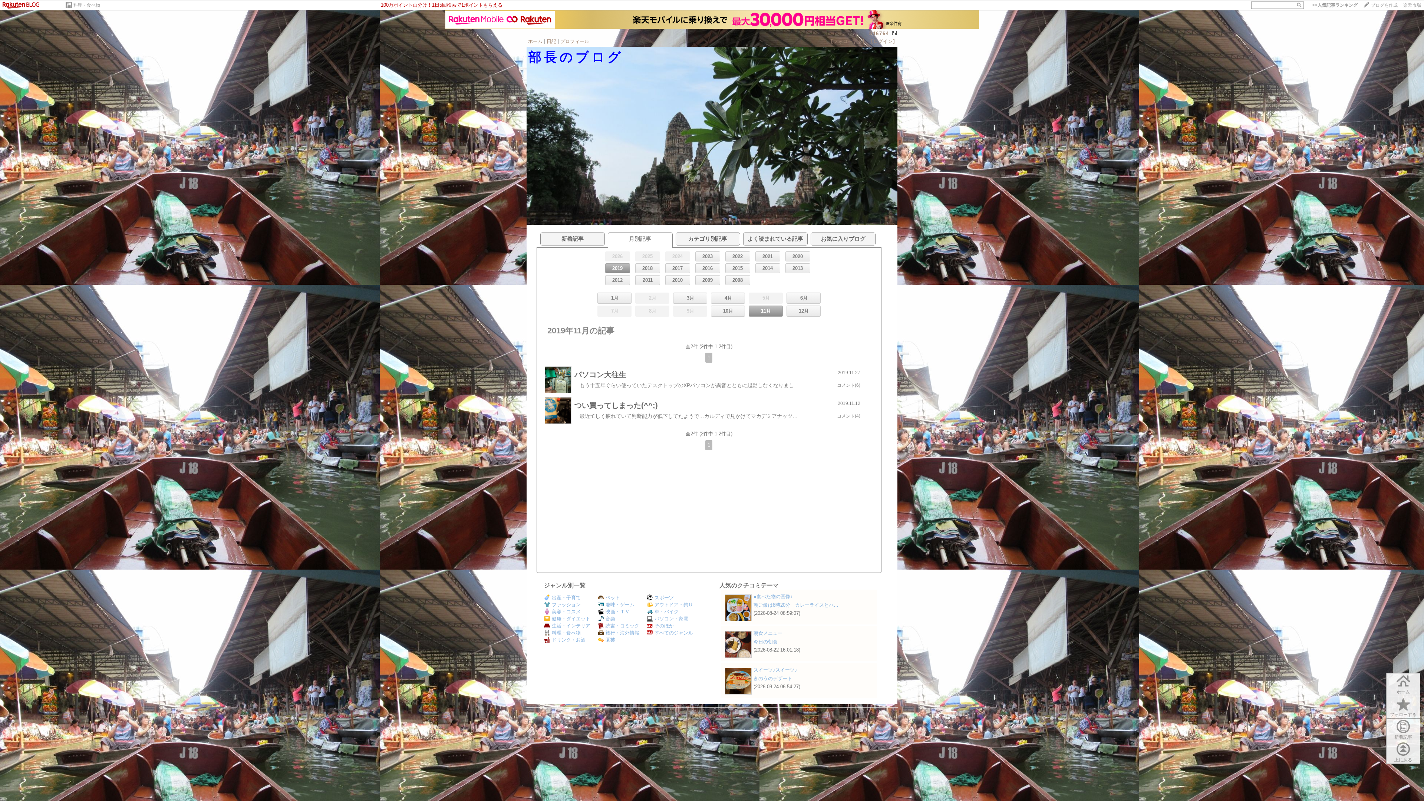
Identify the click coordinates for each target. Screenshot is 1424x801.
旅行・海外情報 (622, 633)
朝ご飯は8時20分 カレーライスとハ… (796, 605)
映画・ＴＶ (618, 611)
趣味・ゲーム (620, 604)
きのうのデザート (773, 678)
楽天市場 (1412, 5)
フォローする (1403, 714)
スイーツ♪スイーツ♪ (775, 670)
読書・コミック (622, 626)
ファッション (566, 604)
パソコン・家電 (671, 619)
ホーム (535, 41)
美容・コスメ (566, 611)
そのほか (664, 626)
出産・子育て (566, 597)
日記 (551, 41)
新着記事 (1403, 737)
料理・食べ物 (86, 5)
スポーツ (664, 597)
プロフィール (574, 41)
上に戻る (1403, 759)
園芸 (610, 640)
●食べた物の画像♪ (773, 596)
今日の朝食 (766, 642)
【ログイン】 (882, 41)
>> (1335, 5)
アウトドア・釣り (674, 604)
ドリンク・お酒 (569, 640)
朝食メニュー (768, 633)
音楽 (610, 619)
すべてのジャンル (674, 633)
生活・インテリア (571, 626)
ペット (613, 597)
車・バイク (667, 611)
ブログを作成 (1384, 5)
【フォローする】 (847, 41)
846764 (879, 33)
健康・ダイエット (571, 619)
